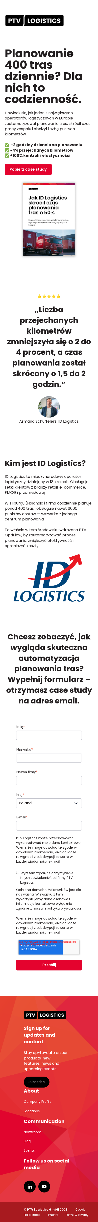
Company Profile (38, 1101)
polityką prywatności (64, 908)
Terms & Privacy (76, 1215)
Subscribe (37, 1081)
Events (29, 1150)
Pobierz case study (28, 169)
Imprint (53, 1215)
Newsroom (32, 1132)
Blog (27, 1141)
